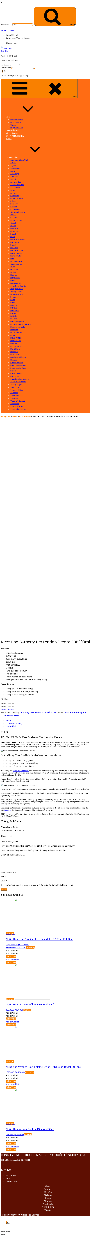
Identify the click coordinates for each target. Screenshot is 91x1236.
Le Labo (13, 319)
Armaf (13, 179)
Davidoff (14, 228)
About (48, 1186)
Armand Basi (15, 182)
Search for (6, 67)
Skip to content (8, 30)
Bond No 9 (14, 195)
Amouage (14, 173)
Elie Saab (14, 247)
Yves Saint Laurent (18, 409)
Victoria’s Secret (17, 401)
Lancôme (14, 310)
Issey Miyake (15, 283)
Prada (13, 371)
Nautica (13, 360)
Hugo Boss (15, 277)
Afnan (13, 163)
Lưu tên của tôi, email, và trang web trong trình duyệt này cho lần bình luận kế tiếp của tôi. (38, 885)
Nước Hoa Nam (16, 119)
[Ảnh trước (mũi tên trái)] (2, 1234)
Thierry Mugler (16, 384)
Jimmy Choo (16, 291)
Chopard (14, 217)
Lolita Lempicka (17, 321)
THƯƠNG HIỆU (12, 157)
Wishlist (47, 1210)
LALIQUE (13, 308)
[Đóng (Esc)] (2, 1231)
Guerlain (14, 269)
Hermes (13, 275)
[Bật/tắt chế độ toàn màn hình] (7, 1231)
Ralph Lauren (16, 373)
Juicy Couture (16, 288)
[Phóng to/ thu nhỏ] (9, 1231)
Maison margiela (17, 327)
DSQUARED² (15, 242)
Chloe (13, 215)
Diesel (13, 234)
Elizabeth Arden (17, 250)
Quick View (11, 956)
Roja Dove (14, 376)
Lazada (9, 1178)
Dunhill (13, 245)
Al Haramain (15, 168)
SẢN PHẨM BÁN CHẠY (15, 136)
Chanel (13, 206)
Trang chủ (5, 416)
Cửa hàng (47, 1192)
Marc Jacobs (16, 332)
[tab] (48, 720)
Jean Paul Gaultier (18, 286)
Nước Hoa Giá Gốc (9, 56)
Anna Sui (14, 176)
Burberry (14, 204)
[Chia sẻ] (4, 1231)
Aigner (13, 165)
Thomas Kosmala (18, 381)
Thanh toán (48, 1204)
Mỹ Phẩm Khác (16, 128)
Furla (12, 258)
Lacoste (14, 305)
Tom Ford (14, 387)
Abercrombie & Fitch (19, 160)
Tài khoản (48, 1201)
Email (4, 881)
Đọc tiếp (27, 1010)
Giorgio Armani (16, 264)
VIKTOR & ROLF (16, 406)
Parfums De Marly (18, 365)
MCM (12, 335)
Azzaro (13, 193)
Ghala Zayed (16, 261)
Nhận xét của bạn (8, 873)
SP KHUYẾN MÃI (12, 130)
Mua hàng (30, 947)
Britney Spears (16, 198)
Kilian (12, 299)
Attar (12, 190)
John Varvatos (16, 294)
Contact (48, 1189)
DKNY (12, 236)
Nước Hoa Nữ (15, 122)
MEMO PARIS (15, 338)
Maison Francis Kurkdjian (20, 324)
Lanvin (13, 313)
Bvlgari (13, 201)
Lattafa (13, 316)
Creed (13, 225)
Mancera (14, 329)
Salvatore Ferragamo (19, 379)
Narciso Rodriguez (18, 357)
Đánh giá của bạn (9, 854)
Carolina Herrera (17, 212)
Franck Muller (15, 256)
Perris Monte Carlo (18, 368)
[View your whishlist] (1, 74)
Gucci (12, 267)
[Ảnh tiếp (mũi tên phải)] (4, 1234)
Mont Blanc (15, 349)
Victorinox (14, 403)
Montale (14, 351)
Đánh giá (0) (11, 726)
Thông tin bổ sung (14, 723)
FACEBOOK (11, 1175)
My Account (11, 43)
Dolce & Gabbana (18, 239)
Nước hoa (21, 771)
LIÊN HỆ (8, 138)
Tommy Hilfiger (17, 390)
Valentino (14, 395)
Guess (13, 272)
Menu (75, 96)
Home (48, 1198)
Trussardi (14, 392)
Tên (3, 877)
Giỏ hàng (48, 1195)
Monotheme (15, 346)
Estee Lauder (16, 253)
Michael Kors (15, 340)
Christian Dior (16, 220)
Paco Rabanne (16, 362)
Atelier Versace (17, 184)
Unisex (13, 125)
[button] (8, 703)
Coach (13, 223)
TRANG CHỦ (11, 1181)
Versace (14, 398)
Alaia (12, 171)
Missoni (13, 343)
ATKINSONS (15, 187)
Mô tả (8, 720)
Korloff (13, 302)
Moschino (14, 354)
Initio (12, 280)
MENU (8, 117)
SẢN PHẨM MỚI (12, 133)
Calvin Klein (15, 209)
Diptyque (14, 231)
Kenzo (13, 297)
